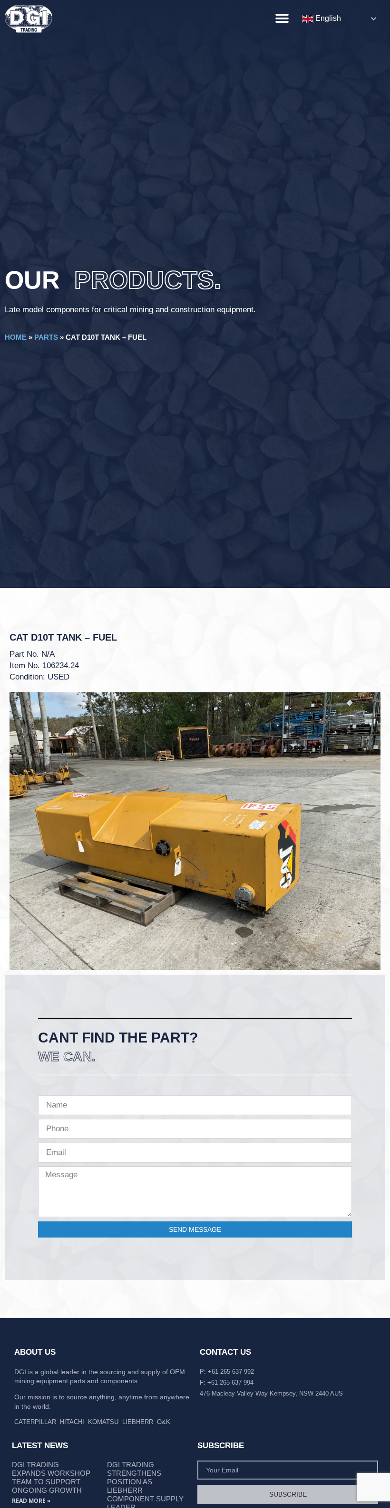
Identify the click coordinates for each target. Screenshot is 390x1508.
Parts (46, 337)
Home (16, 337)
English (327, 18)
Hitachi (72, 1421)
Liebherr (137, 1421)
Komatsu (103, 1421)
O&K (163, 1421)
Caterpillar (35, 1421)
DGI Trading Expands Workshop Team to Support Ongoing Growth (51, 1477)
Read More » (31, 1501)
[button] (281, 18)
